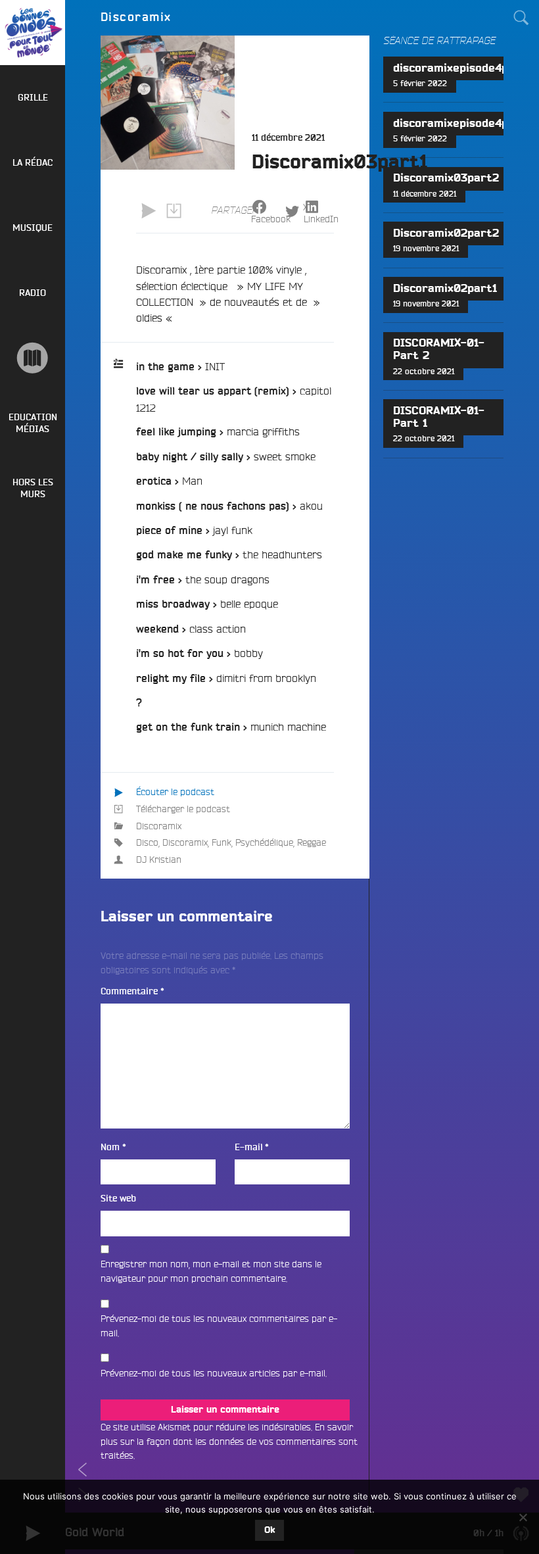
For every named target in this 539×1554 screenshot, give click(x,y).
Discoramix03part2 (446, 178)
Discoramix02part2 (446, 233)
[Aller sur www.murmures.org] (32, 358)
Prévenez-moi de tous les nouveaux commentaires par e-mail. (219, 1325)
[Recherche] (521, 17)
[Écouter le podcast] (148, 211)
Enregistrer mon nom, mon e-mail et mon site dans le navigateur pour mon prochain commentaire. (211, 1271)
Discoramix (158, 826)
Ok (269, 1530)
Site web (118, 1198)
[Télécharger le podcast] (173, 211)
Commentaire (132, 991)
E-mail (252, 1147)
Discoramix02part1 (445, 289)
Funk (221, 842)
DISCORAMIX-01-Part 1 (438, 417)
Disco (147, 842)
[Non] (522, 1517)
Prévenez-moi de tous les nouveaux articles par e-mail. (214, 1373)
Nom (113, 1147)
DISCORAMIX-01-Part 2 (438, 349)
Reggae (311, 842)
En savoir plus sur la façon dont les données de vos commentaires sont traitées (229, 1441)
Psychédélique (264, 842)
